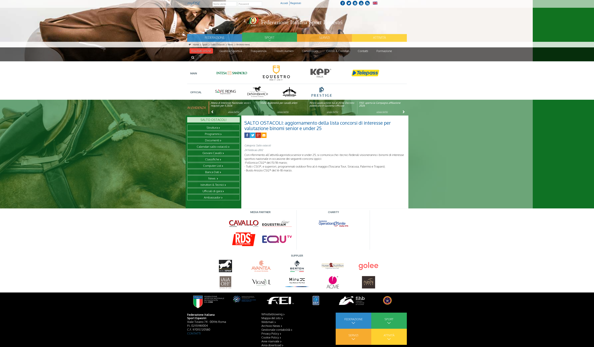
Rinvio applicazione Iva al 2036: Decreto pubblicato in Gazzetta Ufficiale (332, 104)
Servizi (324, 37)
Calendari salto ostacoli (212, 146)
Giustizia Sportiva (231, 51)
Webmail (267, 322)
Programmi (212, 134)
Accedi (284, 3)
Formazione (384, 51)
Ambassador (212, 197)
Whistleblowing (271, 314)
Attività (379, 37)
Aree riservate (270, 341)
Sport (270, 37)
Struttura (212, 127)
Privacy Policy (270, 333)
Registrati (295, 3)
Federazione (215, 37)
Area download (271, 345)
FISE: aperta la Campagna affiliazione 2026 (379, 104)
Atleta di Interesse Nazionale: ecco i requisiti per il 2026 (230, 104)
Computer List (212, 165)
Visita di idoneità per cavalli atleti (278, 102)
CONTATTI (194, 333)
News (212, 178)
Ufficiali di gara (212, 191)
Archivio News (270, 325)
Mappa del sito (271, 318)
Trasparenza (258, 51)
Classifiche (212, 159)
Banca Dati (212, 172)
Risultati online (201, 51)
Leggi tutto (233, 112)
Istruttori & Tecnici (212, 184)
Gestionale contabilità (275, 329)
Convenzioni (310, 51)
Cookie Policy (270, 337)
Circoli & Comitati (337, 51)
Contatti (363, 51)
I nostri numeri (284, 51)
